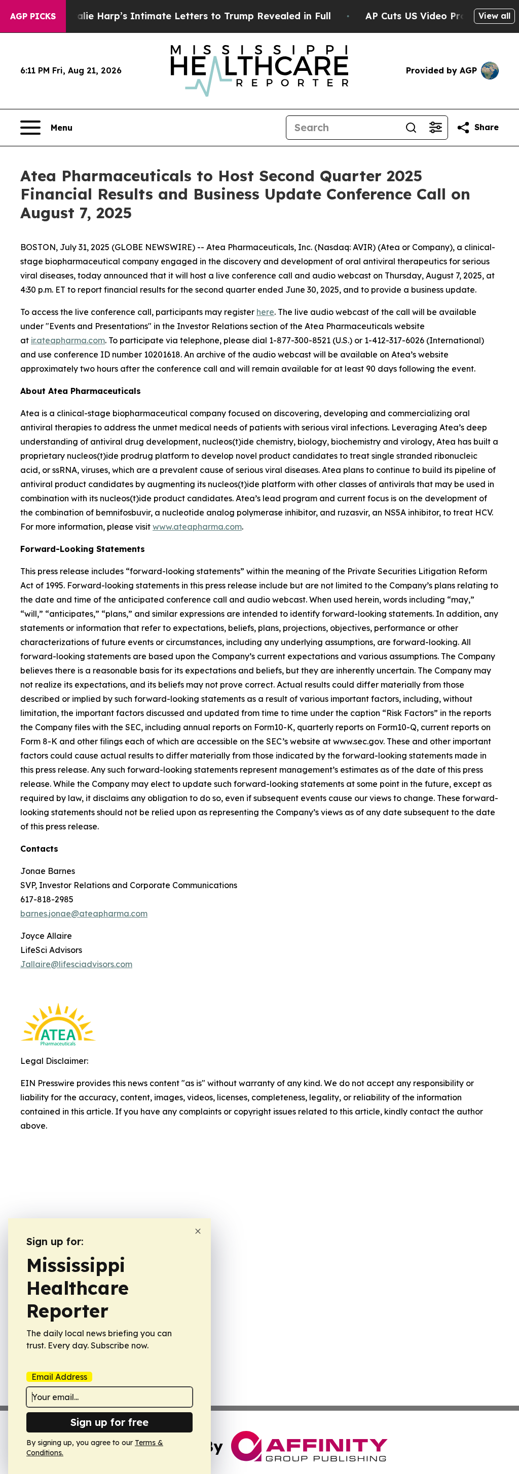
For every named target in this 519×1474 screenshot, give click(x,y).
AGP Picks (33, 16)
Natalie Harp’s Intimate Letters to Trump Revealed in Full (195, 16)
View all (494, 16)
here (265, 312)
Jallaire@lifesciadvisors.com (76, 964)
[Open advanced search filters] (435, 127)
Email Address (59, 1377)
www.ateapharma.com (197, 527)
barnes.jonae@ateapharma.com (83, 913)
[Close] (198, 1231)
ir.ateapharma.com (68, 340)
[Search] (411, 127)
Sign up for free (109, 1422)
